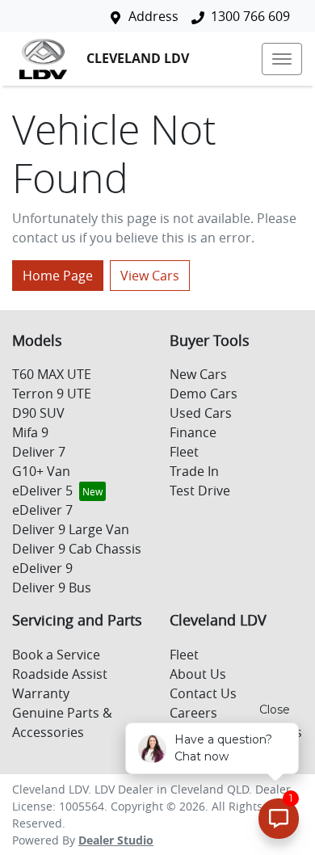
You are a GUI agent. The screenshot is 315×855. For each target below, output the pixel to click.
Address (153, 16)
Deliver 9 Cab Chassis (76, 549)
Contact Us (203, 693)
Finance (193, 432)
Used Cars (201, 413)
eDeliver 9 (42, 568)
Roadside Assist (59, 674)
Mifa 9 (30, 432)
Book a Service (56, 654)
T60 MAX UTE (51, 374)
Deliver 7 (38, 452)
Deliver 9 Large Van (70, 529)
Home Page (58, 275)
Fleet (184, 452)
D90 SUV (38, 413)
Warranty (40, 693)
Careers (193, 713)
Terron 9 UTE (51, 393)
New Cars (198, 374)
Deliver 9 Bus (51, 587)
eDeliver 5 (42, 490)
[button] (282, 59)
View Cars (149, 275)
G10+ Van (41, 471)
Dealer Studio (115, 840)
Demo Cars (203, 393)
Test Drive (200, 490)
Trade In (194, 471)
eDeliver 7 (42, 510)
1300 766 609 (250, 16)
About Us (198, 674)
